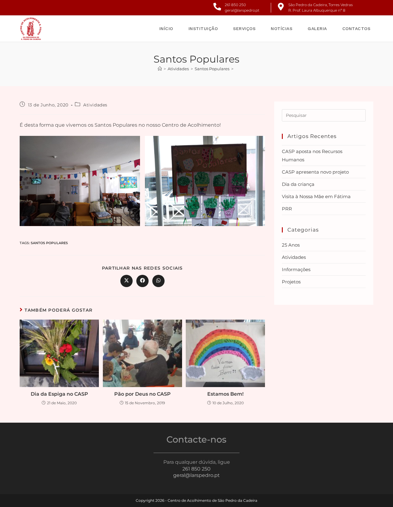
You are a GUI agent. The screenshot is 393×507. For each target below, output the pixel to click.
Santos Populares (49, 243)
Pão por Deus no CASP (142, 394)
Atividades (95, 105)
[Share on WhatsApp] (158, 281)
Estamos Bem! (225, 394)
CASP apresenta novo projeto (315, 172)
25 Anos (291, 245)
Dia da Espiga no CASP (59, 394)
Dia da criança (298, 184)
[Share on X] (126, 281)
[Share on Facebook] (142, 281)
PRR (287, 209)
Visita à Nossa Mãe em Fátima (316, 196)
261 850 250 (235, 4)
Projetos (291, 282)
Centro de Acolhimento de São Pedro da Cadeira (212, 500)
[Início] (160, 68)
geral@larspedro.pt (242, 10)
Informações (296, 269)
